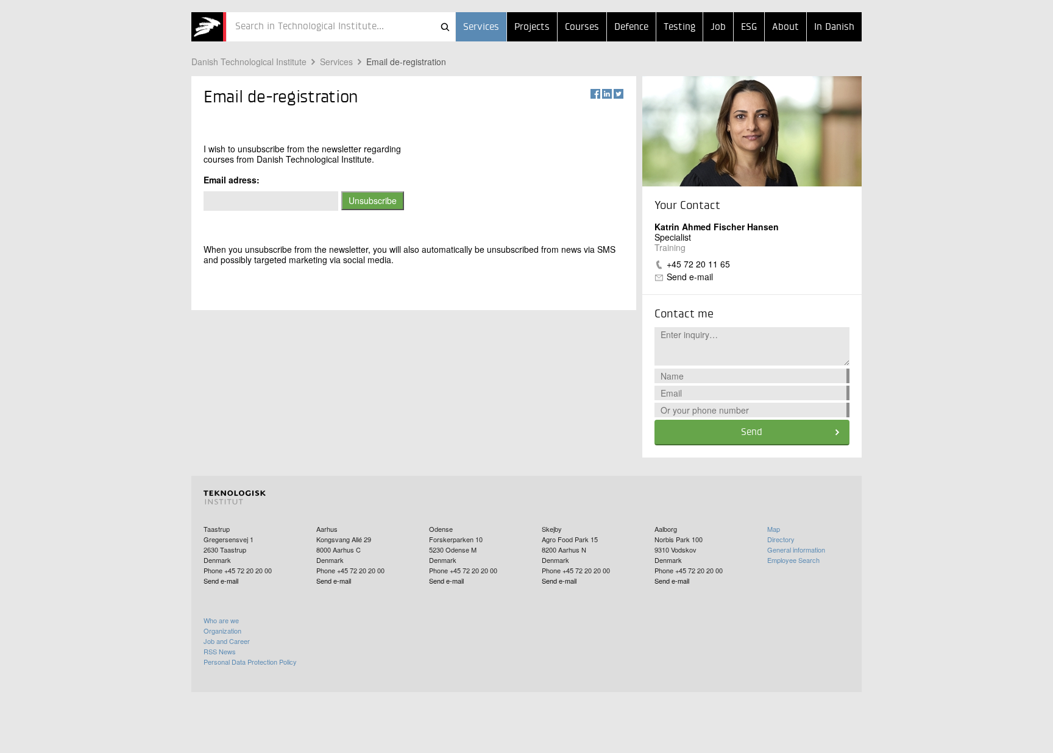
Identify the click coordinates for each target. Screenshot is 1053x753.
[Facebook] (595, 94)
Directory (781, 539)
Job (718, 27)
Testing (679, 27)
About (785, 27)
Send (751, 432)
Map (773, 529)
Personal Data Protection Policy (250, 661)
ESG (749, 27)
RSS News (220, 651)
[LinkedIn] (607, 94)
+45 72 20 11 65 (698, 264)
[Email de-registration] (208, 26)
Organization (222, 630)
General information (796, 549)
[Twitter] (618, 94)
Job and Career (227, 641)
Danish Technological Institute (249, 61)
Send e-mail (690, 276)
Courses (582, 27)
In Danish (834, 27)
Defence (631, 27)
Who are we (221, 620)
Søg (444, 26)
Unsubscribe (373, 200)
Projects (532, 27)
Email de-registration (406, 61)
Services (481, 27)
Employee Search (793, 560)
